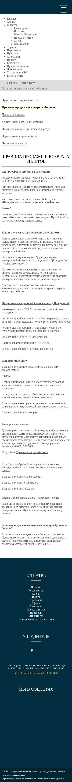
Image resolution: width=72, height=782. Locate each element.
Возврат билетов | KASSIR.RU (20, 482)
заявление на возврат (24, 412)
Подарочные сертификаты (19, 136)
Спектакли (13, 56)
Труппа (11, 47)
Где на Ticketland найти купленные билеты (27, 348)
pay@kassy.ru (25, 439)
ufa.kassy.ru (48, 199)
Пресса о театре (23, 37)
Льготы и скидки (13, 114)
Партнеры (36, 612)
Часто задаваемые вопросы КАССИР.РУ (26, 342)
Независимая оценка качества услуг (26, 129)
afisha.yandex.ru (11, 202)
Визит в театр (15, 75)
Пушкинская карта (18, 66)
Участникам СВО (17, 72)
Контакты (13, 62)
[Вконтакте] (23, 704)
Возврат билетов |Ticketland (18, 488)
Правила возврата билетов (32, 452)
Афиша (11, 21)
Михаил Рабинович (25, 34)
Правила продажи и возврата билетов (29, 107)
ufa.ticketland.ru (49, 202)
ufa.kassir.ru (30, 202)
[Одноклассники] (36, 704)
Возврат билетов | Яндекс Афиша (22, 476)
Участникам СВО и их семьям (22, 121)
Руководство (21, 28)
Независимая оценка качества (36, 619)
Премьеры (13, 53)
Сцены (18, 40)
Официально (21, 43)
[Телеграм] (49, 704)
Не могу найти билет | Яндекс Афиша (24, 336)
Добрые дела (14, 69)
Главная (11, 18)
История (19, 31)
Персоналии (14, 50)
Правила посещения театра (20, 100)
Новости (12, 59)
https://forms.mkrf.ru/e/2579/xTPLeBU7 (36, 673)
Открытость (36, 615)
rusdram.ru (46, 186)
